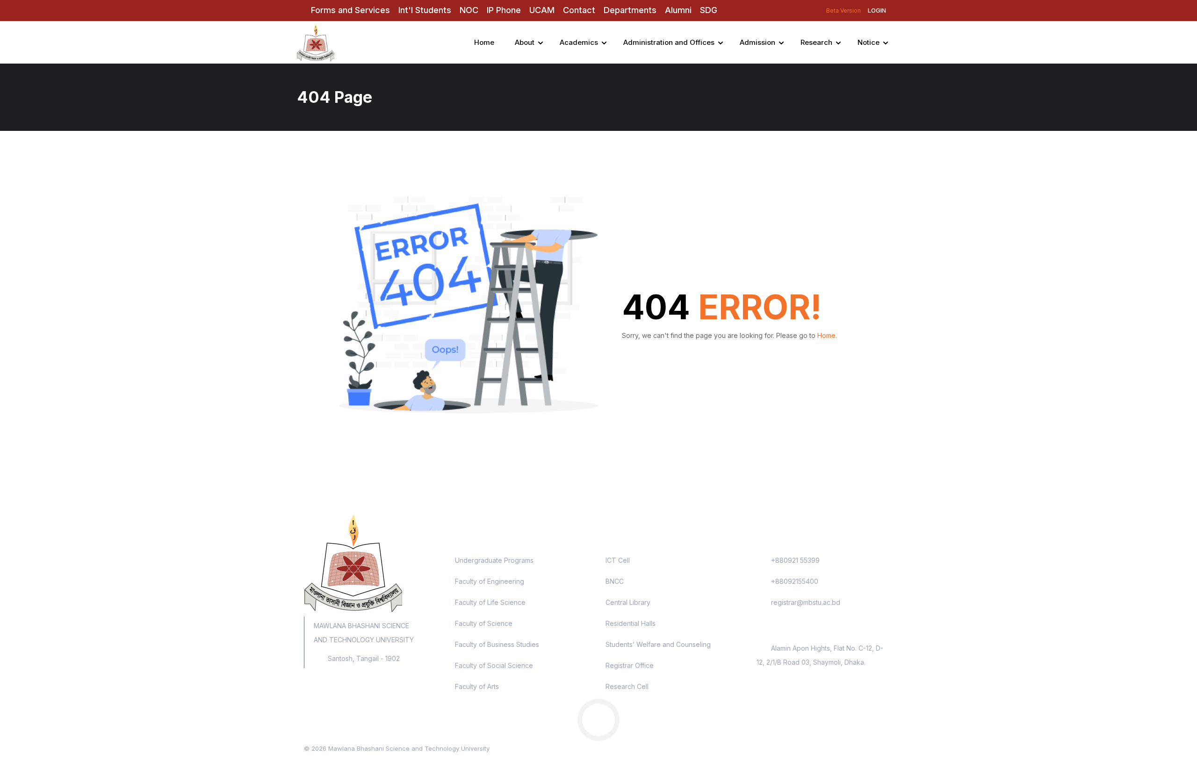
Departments (630, 10)
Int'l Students (424, 10)
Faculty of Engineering (489, 581)
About (524, 42)
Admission (757, 42)
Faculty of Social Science (494, 665)
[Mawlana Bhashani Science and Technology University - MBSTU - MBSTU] (341, 42)
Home (484, 42)
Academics (579, 42)
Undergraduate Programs (494, 560)
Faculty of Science (483, 623)
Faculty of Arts (477, 686)
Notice (869, 42)
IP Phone (504, 10)
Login (877, 10)
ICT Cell (618, 560)
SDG (708, 10)
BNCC (615, 581)
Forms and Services (350, 10)
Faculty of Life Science (490, 602)
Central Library (628, 602)
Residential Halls (631, 623)
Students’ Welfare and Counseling (658, 644)
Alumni (678, 10)
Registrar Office (630, 665)
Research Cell (627, 686)
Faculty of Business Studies (497, 644)
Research (816, 42)
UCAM (542, 10)
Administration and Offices (668, 42)
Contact (579, 10)
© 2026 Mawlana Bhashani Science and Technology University (397, 748)
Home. (827, 335)
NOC (469, 10)
